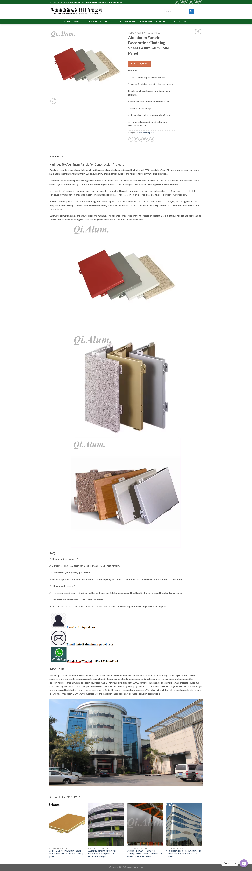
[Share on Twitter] (136, 139)
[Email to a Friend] (141, 139)
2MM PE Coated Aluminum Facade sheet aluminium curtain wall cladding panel (66, 853)
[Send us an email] (182, 2)
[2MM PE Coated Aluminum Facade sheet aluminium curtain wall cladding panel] (67, 824)
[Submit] (191, 11)
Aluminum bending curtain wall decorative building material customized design (102, 853)
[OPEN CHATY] (244, 861)
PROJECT (110, 21)
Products (95, 21)
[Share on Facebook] (130, 139)
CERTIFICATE (145, 21)
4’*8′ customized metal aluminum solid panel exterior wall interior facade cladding (183, 853)
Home (67, 21)
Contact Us (163, 21)
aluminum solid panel (148, 33)
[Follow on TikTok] (177, 2)
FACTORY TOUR (126, 21)
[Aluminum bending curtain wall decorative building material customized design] (106, 824)
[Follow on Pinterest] (191, 2)
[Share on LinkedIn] (151, 139)
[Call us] (186, 2)
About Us (79, 21)
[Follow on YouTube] (200, 2)
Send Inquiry (139, 63)
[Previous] (49, 833)
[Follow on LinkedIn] (196, 2)
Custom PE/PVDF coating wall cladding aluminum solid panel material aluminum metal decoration (144, 853)
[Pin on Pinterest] (146, 139)
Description (56, 156)
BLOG (177, 21)
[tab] (56, 157)
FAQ (186, 21)
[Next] (202, 833)
